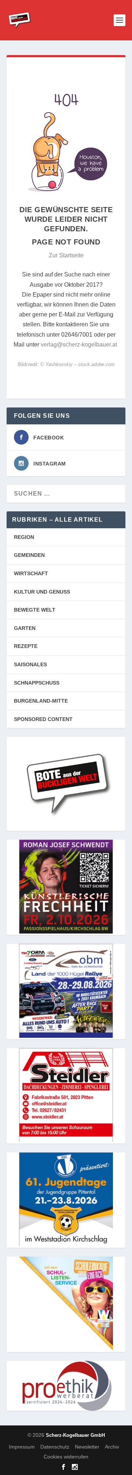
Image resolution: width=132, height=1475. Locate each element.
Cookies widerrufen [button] (66, 1457)
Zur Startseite (66, 255)
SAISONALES (30, 664)
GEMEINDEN (29, 555)
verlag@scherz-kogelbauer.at (79, 344)
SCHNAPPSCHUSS (36, 683)
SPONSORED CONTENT (43, 719)
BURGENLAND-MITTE (41, 701)
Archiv (112, 1447)
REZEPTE (25, 646)
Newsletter (87, 1447)
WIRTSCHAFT (31, 573)
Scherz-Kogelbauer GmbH (75, 1435)
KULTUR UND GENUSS (42, 592)
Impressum (22, 1447)
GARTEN (25, 628)
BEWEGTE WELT (34, 610)
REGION (24, 537)
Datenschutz (54, 1447)
